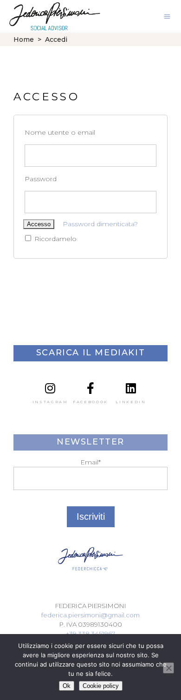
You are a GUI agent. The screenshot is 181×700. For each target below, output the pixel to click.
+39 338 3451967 (90, 633)
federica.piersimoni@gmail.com (90, 615)
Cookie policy (101, 685)
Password (41, 179)
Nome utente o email (60, 132)
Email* (90, 462)
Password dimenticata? (100, 224)
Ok (67, 685)
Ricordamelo (54, 239)
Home (23, 39)
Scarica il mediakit (90, 352)
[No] (168, 668)
